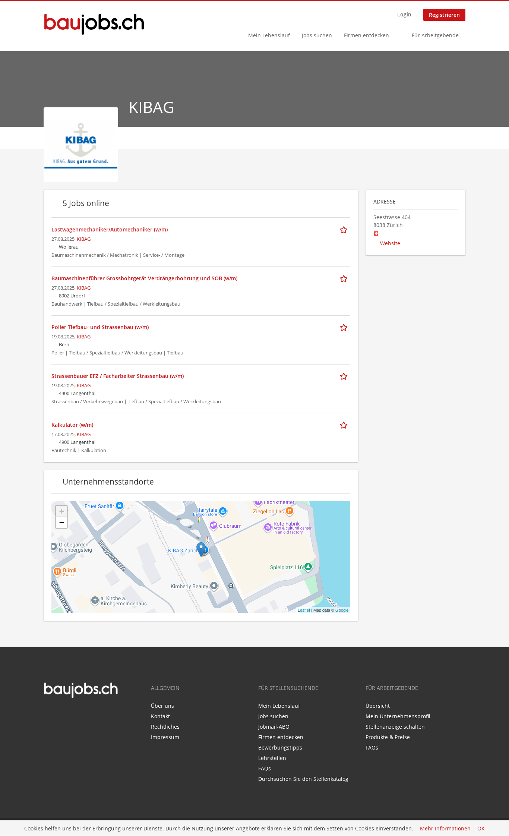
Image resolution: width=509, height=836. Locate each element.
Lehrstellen (272, 757)
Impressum (165, 737)
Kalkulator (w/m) (72, 424)
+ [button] (61, 511)
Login (404, 14)
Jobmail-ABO (274, 726)
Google (341, 610)
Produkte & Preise (388, 737)
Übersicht (378, 705)
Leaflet (304, 610)
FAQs (264, 768)
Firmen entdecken (366, 35)
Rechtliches (165, 726)
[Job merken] (345, 229)
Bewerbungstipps (280, 747)
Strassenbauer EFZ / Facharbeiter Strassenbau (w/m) (117, 375)
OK (481, 828)
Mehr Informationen (445, 828)
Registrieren (444, 14)
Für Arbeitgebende (435, 35)
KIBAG (84, 239)
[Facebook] (49, 714)
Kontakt (160, 716)
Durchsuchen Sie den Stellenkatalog (303, 778)
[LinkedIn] (60, 714)
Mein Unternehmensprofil (398, 716)
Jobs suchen (317, 35)
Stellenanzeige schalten (395, 726)
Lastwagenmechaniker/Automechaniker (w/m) (109, 229)
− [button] (61, 522)
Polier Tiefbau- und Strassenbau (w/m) (100, 327)
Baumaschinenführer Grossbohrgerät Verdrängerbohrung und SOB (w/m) (144, 278)
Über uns (162, 705)
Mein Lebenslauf (269, 35)
